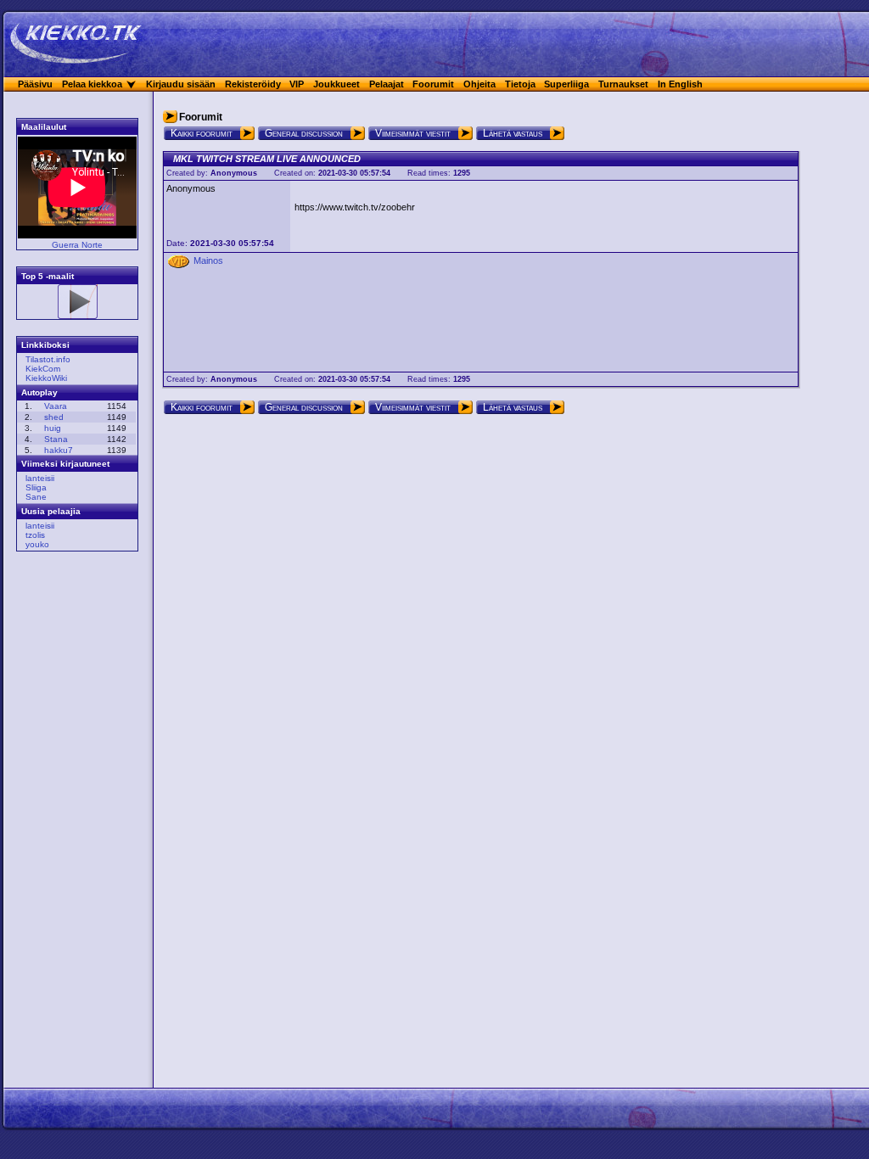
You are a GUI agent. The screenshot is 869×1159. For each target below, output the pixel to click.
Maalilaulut (43, 127)
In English (680, 84)
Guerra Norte (77, 244)
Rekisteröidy (253, 84)
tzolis (35, 535)
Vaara (55, 406)
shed (54, 417)
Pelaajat (386, 84)
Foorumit (433, 84)
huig (52, 428)
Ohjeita (479, 84)
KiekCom (42, 368)
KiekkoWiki (46, 378)
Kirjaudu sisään (181, 84)
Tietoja (520, 84)
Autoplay (39, 392)
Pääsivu (35, 84)
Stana (56, 439)
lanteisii (39, 478)
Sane (36, 496)
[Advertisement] (72, 822)
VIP (296, 84)
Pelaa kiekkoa (92, 84)
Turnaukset (623, 84)
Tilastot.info (47, 359)
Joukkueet (336, 84)
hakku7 (58, 450)
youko (37, 544)
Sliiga (36, 487)
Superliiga (566, 84)
